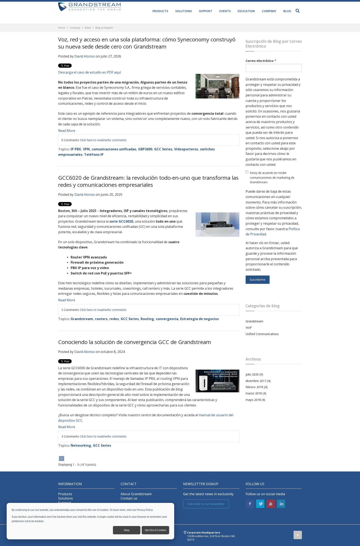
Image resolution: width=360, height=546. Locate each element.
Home (61, 27)
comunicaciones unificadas (114, 149)
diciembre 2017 (258, 381)
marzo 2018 (256, 393)
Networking (81, 445)
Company (75, 27)
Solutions (65, 498)
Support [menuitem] (205, 11)
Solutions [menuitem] (183, 11)
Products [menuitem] (160, 11)
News (88, 27)
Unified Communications (262, 334)
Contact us (129, 498)
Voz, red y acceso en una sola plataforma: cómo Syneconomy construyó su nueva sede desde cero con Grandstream (146, 43)
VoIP (249, 327)
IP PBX (76, 149)
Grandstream (82, 319)
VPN (86, 149)
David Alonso (84, 56)
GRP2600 (145, 149)
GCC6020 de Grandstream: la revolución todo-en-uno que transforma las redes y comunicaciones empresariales (148, 181)
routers (101, 319)
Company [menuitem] (269, 11)
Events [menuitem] (225, 11)
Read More (66, 130)
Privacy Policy (144, 510)
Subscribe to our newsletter (206, 504)
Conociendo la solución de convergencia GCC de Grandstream (134, 342)
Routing (147, 319)
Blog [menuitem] (287, 11)
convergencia (167, 319)
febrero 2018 (257, 387)
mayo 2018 (255, 400)
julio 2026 (254, 374)
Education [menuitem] (246, 11)
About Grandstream (136, 494)
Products (65, 494)
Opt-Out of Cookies (155, 530)
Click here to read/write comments (103, 140)
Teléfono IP (94, 154)
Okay (127, 530)
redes (114, 319)
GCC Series (163, 149)
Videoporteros (186, 149)
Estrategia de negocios (199, 319)
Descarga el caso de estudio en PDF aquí (89, 72)
